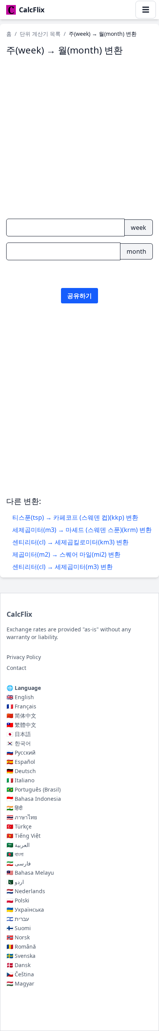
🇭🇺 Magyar (20, 983)
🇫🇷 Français (21, 706)
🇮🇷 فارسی (19, 863)
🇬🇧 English (20, 697)
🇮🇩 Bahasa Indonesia (34, 798)
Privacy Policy (24, 657)
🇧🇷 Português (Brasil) (34, 789)
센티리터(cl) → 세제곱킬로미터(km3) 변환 (70, 542)
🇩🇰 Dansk (18, 965)
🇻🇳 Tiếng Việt (24, 835)
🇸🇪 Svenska (21, 955)
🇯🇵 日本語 (19, 734)
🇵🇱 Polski (18, 900)
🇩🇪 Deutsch (21, 771)
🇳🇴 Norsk (18, 937)
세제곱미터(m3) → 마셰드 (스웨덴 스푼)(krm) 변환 (82, 530)
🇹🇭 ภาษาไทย (22, 817)
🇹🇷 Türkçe (19, 826)
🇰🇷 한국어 (19, 743)
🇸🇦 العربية (18, 845)
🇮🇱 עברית (18, 918)
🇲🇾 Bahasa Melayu (30, 872)
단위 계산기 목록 (40, 33)
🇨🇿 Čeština (20, 974)
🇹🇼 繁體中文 (21, 724)
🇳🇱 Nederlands (26, 891)
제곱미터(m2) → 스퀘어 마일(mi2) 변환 (66, 554)
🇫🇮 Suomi (19, 928)
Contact (16, 667)
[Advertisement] (79, 410)
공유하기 (79, 295)
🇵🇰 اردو (15, 881)
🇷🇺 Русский (21, 752)
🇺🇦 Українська (25, 909)
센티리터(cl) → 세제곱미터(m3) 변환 (62, 566)
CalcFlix (19, 614)
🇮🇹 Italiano (20, 780)
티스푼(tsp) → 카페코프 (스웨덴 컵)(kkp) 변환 (75, 517)
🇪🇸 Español (21, 761)
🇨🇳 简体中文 (21, 715)
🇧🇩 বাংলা (15, 854)
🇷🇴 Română (21, 946)
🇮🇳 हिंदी (14, 808)
